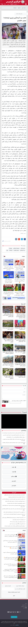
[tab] (14, 493)
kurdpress (14, 2)
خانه (26, 603)
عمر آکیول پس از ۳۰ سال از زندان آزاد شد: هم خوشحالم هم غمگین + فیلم (14, 512)
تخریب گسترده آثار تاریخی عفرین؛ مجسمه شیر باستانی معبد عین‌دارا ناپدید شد (13, 433)
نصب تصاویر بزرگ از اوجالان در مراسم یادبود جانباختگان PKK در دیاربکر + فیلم (13, 517)
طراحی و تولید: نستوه (13, 625)
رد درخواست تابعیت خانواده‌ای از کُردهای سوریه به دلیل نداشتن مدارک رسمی (14, 435)
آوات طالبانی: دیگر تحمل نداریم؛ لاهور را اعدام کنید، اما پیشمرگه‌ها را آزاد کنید (13, 499)
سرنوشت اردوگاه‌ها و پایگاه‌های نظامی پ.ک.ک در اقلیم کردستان (16, 437)
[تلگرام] (18, 612)
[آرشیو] (8, 612)
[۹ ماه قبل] (20, 371)
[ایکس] (14, 612)
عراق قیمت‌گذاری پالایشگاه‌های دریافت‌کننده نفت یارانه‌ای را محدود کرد (15, 526)
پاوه (7, 250)
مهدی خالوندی (16, 250)
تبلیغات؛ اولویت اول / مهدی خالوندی (20, 352)
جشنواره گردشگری (16, 248)
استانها (19, 8)
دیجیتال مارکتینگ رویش (20, 586)
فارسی (15, 4)
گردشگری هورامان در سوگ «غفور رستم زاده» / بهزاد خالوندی (8, 341)
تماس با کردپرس (24, 606)
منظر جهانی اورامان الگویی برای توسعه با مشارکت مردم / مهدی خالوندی (8, 315)
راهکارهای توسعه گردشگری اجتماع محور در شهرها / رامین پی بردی (8, 365)
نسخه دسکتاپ (14, 617)
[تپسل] (3, 297)
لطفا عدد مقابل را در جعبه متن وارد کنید (19, 400)
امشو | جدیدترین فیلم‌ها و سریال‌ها (14, 592)
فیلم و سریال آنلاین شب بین (20, 589)
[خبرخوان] (10, 612)
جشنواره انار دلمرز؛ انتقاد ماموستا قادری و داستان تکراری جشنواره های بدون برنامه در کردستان (20, 315)
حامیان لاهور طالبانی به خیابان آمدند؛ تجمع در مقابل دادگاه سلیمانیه (15, 501)
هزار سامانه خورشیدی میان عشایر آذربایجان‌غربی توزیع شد (16, 497)
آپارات (13, 472)
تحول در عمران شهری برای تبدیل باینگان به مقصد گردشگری (8, 377)
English (11, 4)
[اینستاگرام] (16, 612)
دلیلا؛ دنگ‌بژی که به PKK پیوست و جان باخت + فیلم (17, 523)
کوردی (8, 4)
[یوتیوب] (12, 612)
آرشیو (24, 608)
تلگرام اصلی (14, 485)
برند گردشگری (22, 250)
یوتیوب (13, 467)
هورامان (10, 248)
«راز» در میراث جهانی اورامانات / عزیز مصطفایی (20, 328)
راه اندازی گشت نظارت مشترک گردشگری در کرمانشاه (8, 352)
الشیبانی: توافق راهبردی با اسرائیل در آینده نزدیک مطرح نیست (16, 503)
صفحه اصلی (24, 8)
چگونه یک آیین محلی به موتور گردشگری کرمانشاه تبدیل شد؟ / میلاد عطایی (20, 340)
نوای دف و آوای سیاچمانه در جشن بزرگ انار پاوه (20, 376)
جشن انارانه (23, 248)
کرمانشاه (14, 8)
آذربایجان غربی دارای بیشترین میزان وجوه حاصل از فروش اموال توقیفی (14, 495)
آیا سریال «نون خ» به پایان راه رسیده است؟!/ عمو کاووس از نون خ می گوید (20, 364)
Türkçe (5, 4)
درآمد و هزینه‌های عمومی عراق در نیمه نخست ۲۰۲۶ (17, 521)
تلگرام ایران (14, 481)
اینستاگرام (13, 476)
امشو (14, 595)
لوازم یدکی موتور (8, 586)
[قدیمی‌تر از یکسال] (20, 309)
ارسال (4, 405)
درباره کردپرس (24, 605)
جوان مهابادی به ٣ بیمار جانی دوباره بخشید (19, 519)
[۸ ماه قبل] (20, 334)
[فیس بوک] (20, 612)
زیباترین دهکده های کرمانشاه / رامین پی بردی (8, 328)
